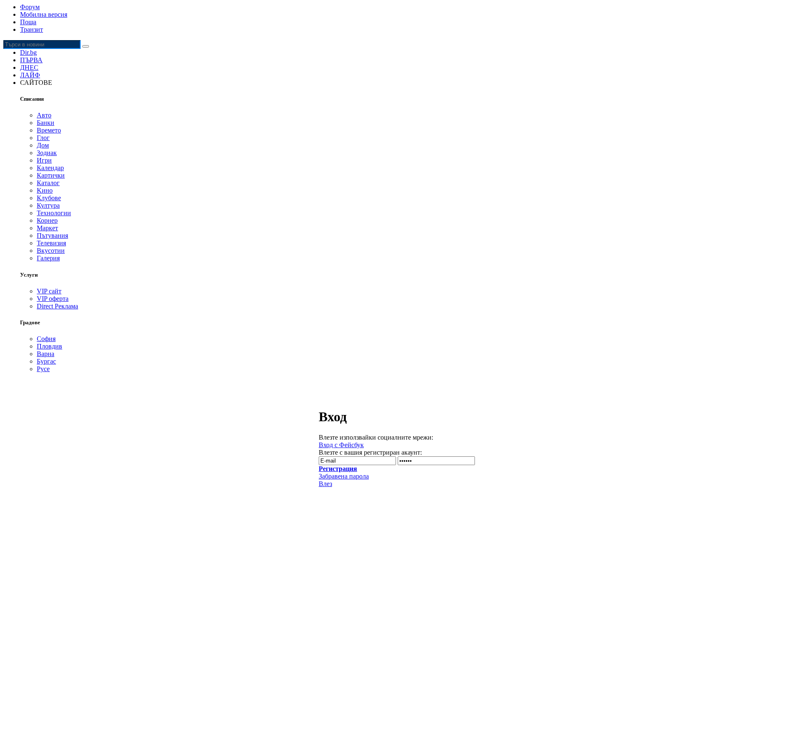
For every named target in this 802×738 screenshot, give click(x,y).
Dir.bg (28, 52)
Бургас (46, 361)
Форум (30, 6)
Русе (43, 368)
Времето (49, 130)
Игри (44, 160)
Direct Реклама (57, 306)
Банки (45, 122)
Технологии (54, 212)
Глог (43, 137)
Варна (45, 353)
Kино (45, 190)
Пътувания (52, 235)
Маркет (47, 228)
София (46, 338)
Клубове (49, 197)
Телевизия (51, 243)
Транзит (31, 29)
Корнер (47, 220)
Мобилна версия (43, 14)
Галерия (48, 258)
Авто (44, 115)
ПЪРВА (31, 60)
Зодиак (47, 152)
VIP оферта (53, 298)
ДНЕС (29, 67)
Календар (50, 167)
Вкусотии (51, 250)
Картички (51, 175)
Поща (28, 21)
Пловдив (49, 346)
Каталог (48, 182)
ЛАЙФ (30, 75)
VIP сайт (49, 291)
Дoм (43, 145)
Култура (48, 205)
